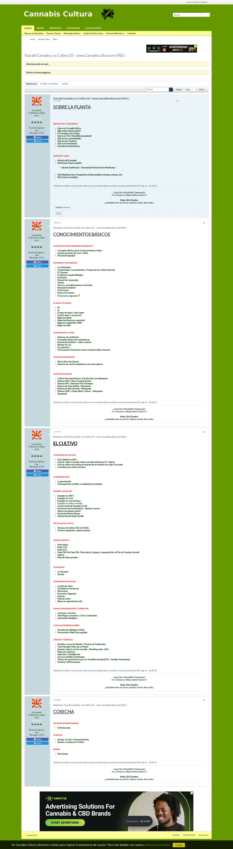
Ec (58, 310)
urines (61, 282)
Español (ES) (32, 835)
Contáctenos (189, 835)
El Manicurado (63, 727)
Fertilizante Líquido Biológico (70, 275)
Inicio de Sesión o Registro (197, 2)
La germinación (64, 481)
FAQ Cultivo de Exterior (68, 361)
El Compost (62, 272)
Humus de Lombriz (65, 292)
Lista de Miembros (115, 33)
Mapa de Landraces (66, 651)
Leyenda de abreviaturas (68, 146)
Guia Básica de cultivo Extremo (71, 467)
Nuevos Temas (53, 33)
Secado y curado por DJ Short (70, 742)
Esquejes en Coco (65, 498)
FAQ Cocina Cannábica (67, 177)
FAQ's (55, 39)
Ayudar (176, 835)
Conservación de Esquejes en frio (72, 506)
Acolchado (62, 277)
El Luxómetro (63, 347)
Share (38, 137)
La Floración (62, 571)
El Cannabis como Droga (68, 133)
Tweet (38, 141)
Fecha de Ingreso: (37, 128)
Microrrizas (62, 591)
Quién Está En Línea (93, 33)
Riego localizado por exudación (71, 320)
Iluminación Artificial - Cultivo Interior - (75, 342)
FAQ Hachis (62, 754)
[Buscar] (207, 15)
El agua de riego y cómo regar (70, 312)
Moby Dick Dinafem (129, 200)
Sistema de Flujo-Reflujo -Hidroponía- (74, 386)
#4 (204, 700)
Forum (32, 39)
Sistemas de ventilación (68, 337)
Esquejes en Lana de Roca (69, 501)
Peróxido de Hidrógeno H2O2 (70, 630)
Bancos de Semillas (34, 33)
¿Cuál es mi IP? (93, 28)
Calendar (131, 33)
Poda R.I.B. (62, 549)
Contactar (73, 28)
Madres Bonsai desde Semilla (70, 516)
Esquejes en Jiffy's (65, 495)
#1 (178, 100)
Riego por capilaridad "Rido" (69, 323)
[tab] (32, 83)
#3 (204, 432)
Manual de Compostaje (67, 280)
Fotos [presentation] (65, 84)
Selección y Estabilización (68, 654)
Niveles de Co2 (64, 344)
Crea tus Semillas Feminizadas (71, 657)
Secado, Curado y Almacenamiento (73, 739)
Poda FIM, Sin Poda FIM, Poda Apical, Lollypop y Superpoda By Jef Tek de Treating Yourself (98, 552)
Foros (28, 28)
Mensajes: (34, 133)
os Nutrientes (64, 267)
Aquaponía (62, 393)
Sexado (60, 574)
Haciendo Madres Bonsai (68, 513)
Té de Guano (63, 290)
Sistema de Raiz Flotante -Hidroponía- (74, 388)
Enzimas (61, 596)
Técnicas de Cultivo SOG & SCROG (73, 528)
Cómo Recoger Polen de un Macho (72, 646)
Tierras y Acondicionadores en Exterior (75, 285)
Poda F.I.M (62, 547)
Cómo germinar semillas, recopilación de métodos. (80, 484)
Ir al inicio (203, 835)
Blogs (40, 28)
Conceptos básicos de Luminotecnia (73, 339)
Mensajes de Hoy (72, 33)
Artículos (55, 28)
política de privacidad (156, 845)
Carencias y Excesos (66, 613)
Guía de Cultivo (44, 39)
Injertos (60, 555)
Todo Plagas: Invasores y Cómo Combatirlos (77, 615)
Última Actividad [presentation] (49, 84)
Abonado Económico (66, 287)
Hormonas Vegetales (66, 593)
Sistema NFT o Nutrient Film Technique (75, 383)
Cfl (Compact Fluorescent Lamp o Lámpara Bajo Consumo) (83, 350)
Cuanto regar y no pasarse (69, 315)
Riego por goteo (64, 317)
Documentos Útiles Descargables (72, 632)
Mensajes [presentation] (31, 84)
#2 (204, 223)
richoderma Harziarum (68, 588)
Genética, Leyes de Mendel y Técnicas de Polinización (81, 644)
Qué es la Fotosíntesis (67, 143)
